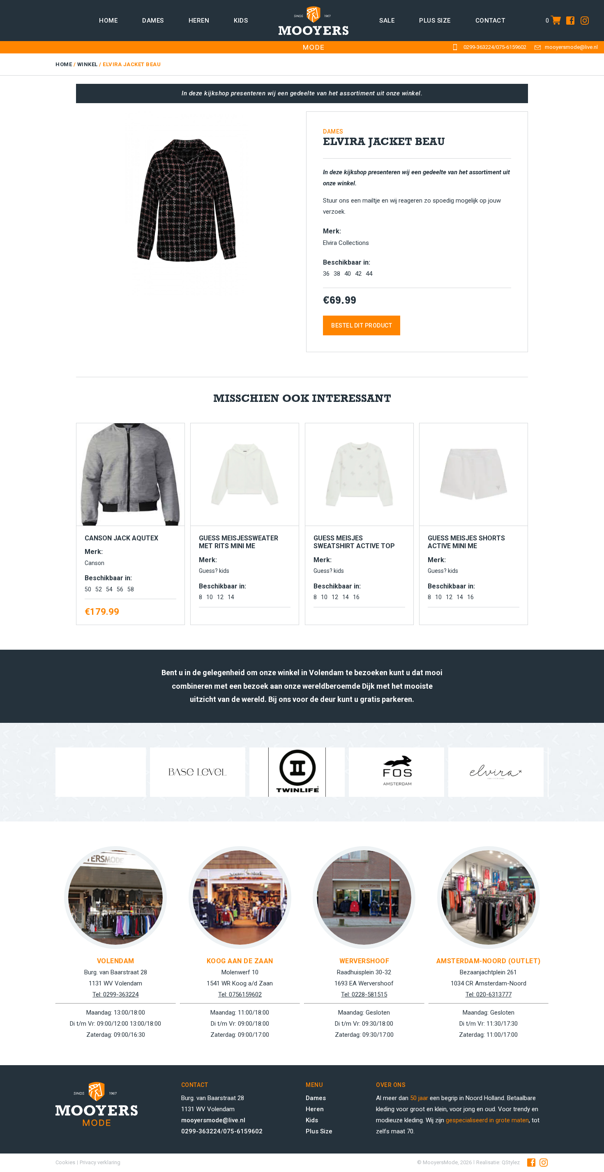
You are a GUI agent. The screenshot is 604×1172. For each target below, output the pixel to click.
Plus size (435, 20)
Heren (199, 20)
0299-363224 (478, 47)
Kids (241, 20)
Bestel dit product (361, 325)
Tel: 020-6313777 (489, 994)
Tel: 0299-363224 (115, 994)
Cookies (65, 1162)
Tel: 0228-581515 (364, 994)
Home (108, 20)
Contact (490, 20)
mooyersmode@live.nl (571, 47)
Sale (386, 20)
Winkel (87, 64)
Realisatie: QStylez (498, 1162)
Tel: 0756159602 (240, 994)
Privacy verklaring (100, 1162)
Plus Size (319, 1131)
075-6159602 (511, 47)
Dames (153, 20)
